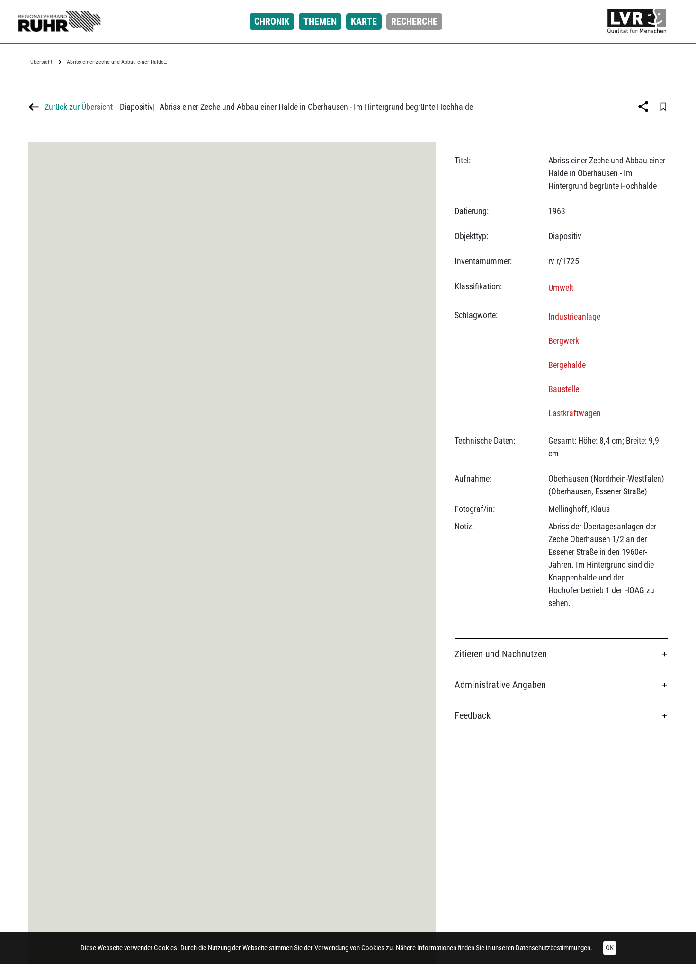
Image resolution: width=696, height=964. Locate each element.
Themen (320, 21)
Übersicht (41, 62)
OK (610, 948)
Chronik (271, 21)
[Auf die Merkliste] (663, 106)
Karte (364, 21)
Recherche (414, 21)
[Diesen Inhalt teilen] (644, 106)
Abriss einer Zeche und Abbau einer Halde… (117, 62)
